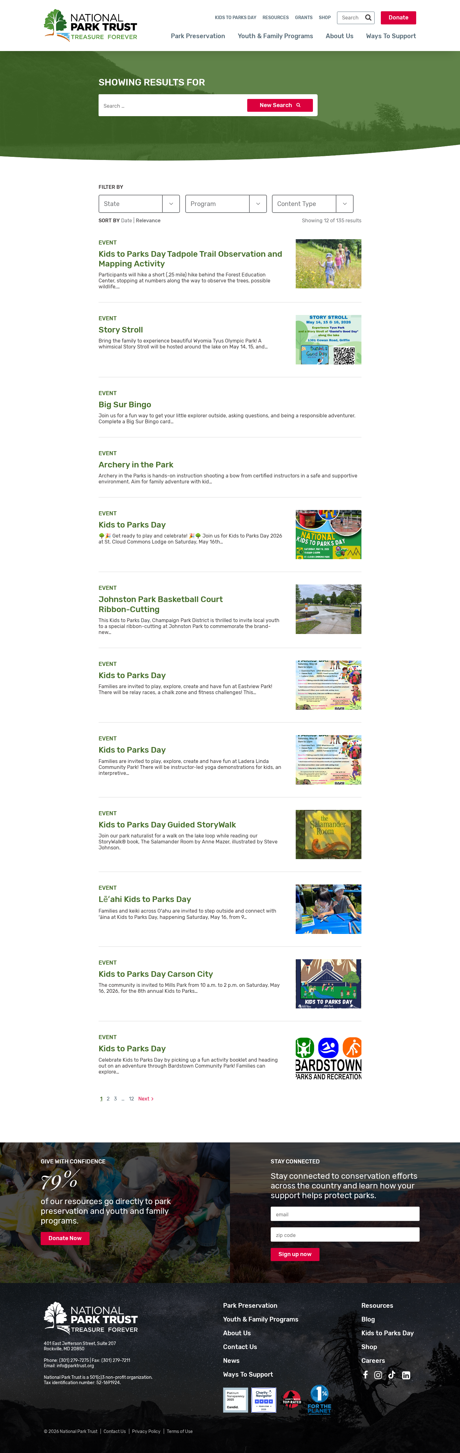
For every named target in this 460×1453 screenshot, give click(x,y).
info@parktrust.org (75, 1365)
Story (122, 330)
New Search (276, 105)
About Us (340, 36)
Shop (325, 17)
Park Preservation (198, 36)
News (231, 1360)
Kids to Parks (133, 525)
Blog (368, 1319)
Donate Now (65, 1238)
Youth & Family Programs (275, 36)
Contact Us (240, 1347)
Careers (373, 1360)
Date (127, 221)
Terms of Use (180, 1431)
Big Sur (126, 405)
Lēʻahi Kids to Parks (146, 899)
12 (131, 1099)
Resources (276, 17)
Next (143, 1099)
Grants (304, 17)
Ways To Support (391, 36)
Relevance (148, 221)
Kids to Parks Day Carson (157, 974)
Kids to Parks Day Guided (168, 825)
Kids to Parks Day (235, 17)
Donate (398, 17)
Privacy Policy (146, 1431)
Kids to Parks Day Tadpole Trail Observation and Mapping (190, 259)
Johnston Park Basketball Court (161, 604)
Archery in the (137, 465)
